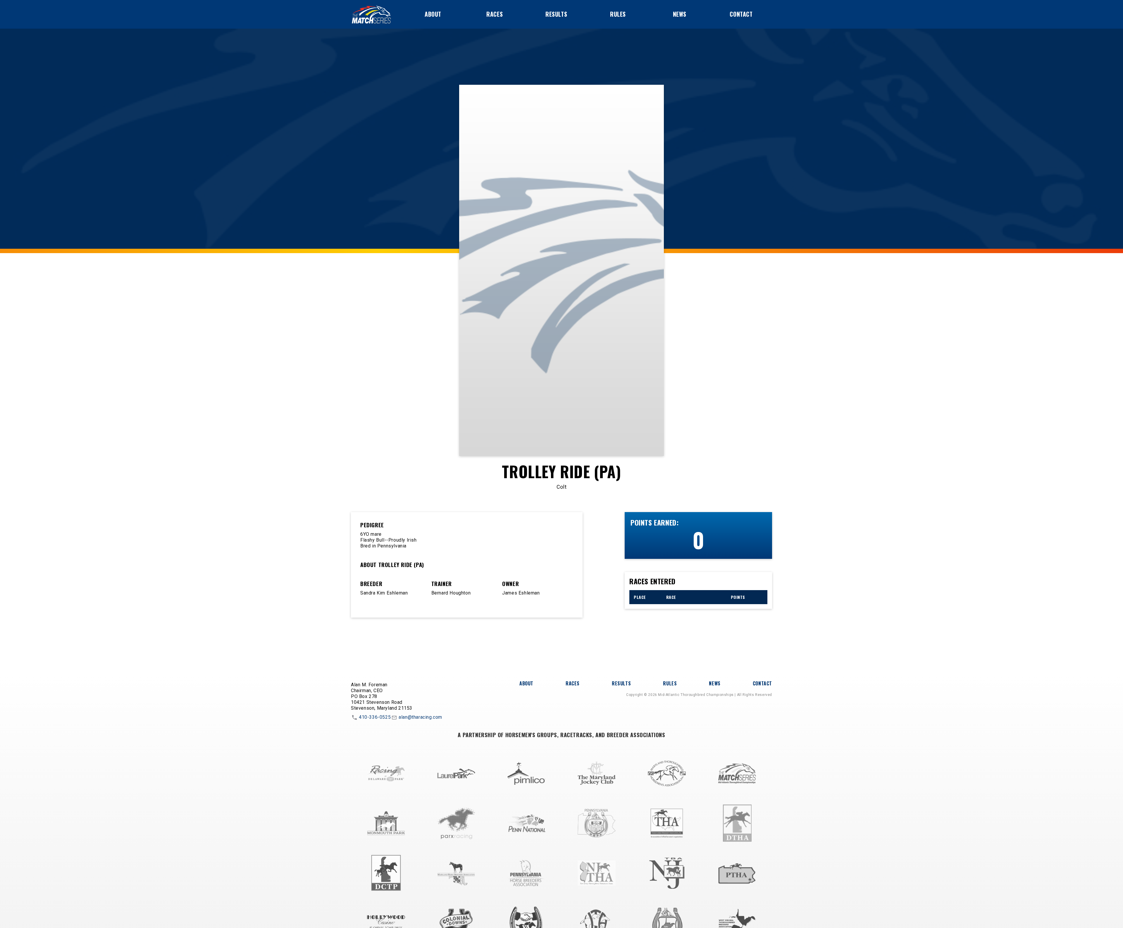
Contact (741, 14)
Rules (618, 14)
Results (556, 14)
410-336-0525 (375, 717)
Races (494, 14)
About (433, 14)
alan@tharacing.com (420, 717)
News (679, 14)
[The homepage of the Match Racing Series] (371, 14)
